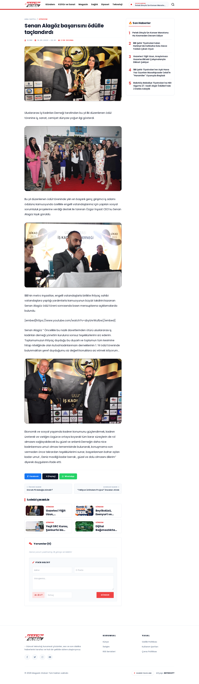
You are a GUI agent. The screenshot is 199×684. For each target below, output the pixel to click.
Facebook (34, 476)
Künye (106, 641)
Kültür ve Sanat (66, 4)
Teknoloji (117, 4)
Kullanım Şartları (150, 646)
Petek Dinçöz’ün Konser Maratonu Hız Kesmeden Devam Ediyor (150, 34)
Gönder (105, 595)
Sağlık (94, 4)
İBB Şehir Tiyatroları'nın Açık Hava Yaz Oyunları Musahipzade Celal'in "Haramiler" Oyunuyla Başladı (152, 72)
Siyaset (105, 4)
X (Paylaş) (51, 476)
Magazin (83, 4)
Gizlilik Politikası (149, 641)
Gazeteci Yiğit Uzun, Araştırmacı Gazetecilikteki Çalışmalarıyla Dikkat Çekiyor (150, 59)
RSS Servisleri (109, 651)
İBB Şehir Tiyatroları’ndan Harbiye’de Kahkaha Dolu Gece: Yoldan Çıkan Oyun (150, 46)
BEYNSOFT (169, 673)
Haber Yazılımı (144, 673)
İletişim (106, 646)
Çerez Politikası (149, 651)
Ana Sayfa (30, 19)
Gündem (50, 4)
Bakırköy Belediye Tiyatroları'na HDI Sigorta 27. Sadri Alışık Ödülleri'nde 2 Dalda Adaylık (152, 85)
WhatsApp (69, 476)
